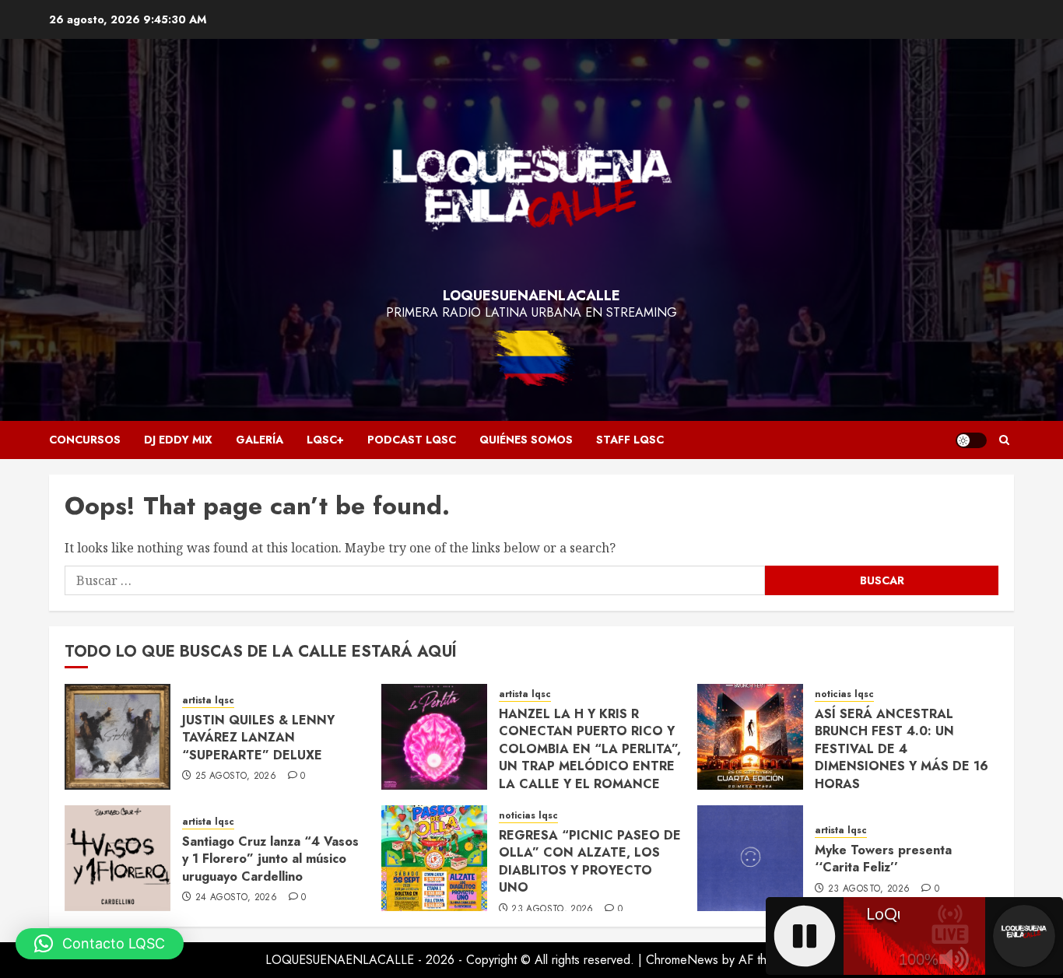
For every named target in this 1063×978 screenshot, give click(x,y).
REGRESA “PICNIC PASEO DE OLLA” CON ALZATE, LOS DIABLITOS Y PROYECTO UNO (590, 861)
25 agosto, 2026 (235, 776)
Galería (259, 439)
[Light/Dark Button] (971, 440)
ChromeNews (682, 960)
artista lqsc (208, 700)
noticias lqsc (844, 694)
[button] (1004, 440)
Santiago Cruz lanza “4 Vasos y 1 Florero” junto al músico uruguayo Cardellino (270, 859)
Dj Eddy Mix (178, 439)
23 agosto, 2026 (552, 909)
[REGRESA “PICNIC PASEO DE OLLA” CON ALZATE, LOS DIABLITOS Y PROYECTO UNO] (434, 858)
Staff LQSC (630, 439)
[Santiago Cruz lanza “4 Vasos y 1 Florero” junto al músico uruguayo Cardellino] (117, 858)
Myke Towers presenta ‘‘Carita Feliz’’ (883, 858)
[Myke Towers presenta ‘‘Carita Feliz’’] (750, 858)
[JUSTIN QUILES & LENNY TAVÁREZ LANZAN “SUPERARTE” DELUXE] (117, 737)
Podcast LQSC (411, 439)
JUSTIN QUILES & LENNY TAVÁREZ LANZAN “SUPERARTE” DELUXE (258, 737)
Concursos (85, 439)
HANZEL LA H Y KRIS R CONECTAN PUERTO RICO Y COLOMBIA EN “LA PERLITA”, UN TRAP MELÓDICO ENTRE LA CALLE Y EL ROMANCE (590, 749)
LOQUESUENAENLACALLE (531, 296)
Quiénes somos (526, 439)
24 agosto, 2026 (236, 898)
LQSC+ (325, 439)
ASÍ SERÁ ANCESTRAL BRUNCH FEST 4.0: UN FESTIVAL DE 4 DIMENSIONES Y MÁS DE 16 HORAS (901, 749)
